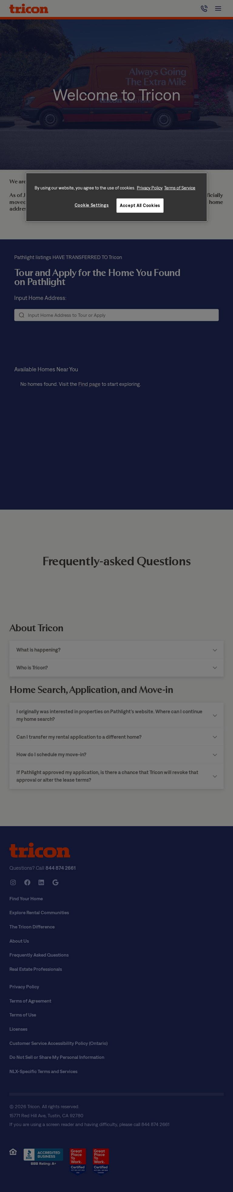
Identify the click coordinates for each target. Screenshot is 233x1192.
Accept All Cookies (140, 205)
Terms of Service (179, 187)
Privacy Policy (150, 187)
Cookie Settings (92, 205)
